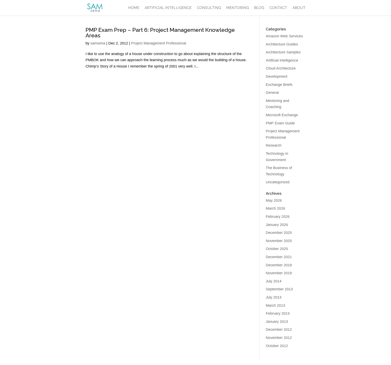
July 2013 (273, 297)
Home (133, 8)
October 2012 (277, 346)
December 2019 (279, 265)
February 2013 (278, 313)
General (272, 93)
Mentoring (237, 8)
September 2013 (279, 289)
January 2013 (277, 322)
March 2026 (275, 208)
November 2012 (279, 338)
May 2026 (274, 200)
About (298, 8)
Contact (278, 8)
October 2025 (277, 249)
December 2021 (279, 257)
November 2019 (279, 273)
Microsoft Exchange (282, 115)
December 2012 (279, 329)
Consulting (209, 8)
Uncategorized (277, 182)
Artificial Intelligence (168, 8)
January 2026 (277, 225)
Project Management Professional (158, 43)
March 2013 (275, 305)
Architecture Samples (283, 52)
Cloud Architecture (281, 68)
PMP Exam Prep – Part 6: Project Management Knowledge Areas (160, 33)
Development (276, 76)
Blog (259, 8)
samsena (97, 43)
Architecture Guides (282, 44)
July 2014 (273, 281)
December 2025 (279, 233)
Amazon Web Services (284, 36)
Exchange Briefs (279, 85)
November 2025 (279, 241)
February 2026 (278, 217)
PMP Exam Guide (280, 123)
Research (273, 145)
